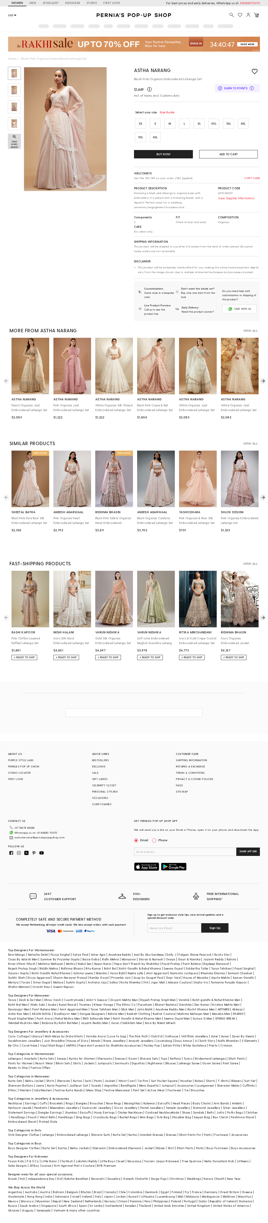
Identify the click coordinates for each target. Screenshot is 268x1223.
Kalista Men (116, 1013)
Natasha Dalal (38, 954)
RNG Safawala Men (96, 1018)
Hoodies (186, 1080)
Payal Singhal (244, 968)
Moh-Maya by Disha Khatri (64, 1036)
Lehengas (14, 1058)
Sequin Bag (202, 1117)
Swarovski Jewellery (96, 1107)
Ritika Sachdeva (194, 1045)
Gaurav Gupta (18, 973)
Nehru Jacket (34, 1080)
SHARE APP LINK (248, 851)
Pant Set (139, 1090)
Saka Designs (17, 1165)
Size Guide (167, 112)
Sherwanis (104, 1058)
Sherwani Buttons (20, 1085)
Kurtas (77, 1080)
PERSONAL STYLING (105, 791)
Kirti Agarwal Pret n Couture (74, 1165)
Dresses (120, 1058)
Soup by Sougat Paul (148, 977)
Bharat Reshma (166, 1004)
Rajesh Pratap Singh (22, 968)
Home (12, 58)
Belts (210, 1112)
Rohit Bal (110, 968)
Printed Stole (48, 1121)
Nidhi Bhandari (228, 1040)
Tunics (188, 1058)
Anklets (237, 1103)
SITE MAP (182, 791)
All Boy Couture (41, 1165)
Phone (163, 840)
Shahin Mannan (19, 986)
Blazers (236, 1080)
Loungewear (205, 1085)
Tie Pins (142, 1080)
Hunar (225, 1036)
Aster (214, 1036)
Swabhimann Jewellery (24, 1040)
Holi (22, 1178)
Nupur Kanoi (102, 963)
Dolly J (171, 954)
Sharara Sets (149, 1058)
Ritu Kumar (93, 968)
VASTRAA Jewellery (194, 1036)
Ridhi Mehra (110, 959)
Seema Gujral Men (177, 1018)
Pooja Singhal (60, 954)
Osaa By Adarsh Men (23, 959)
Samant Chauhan (240, 973)
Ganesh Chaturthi (135, 1178)
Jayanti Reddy (213, 959)
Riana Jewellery (114, 1040)
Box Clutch (220, 1117)
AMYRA (71, 1045)
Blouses (170, 1063)
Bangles (81, 1103)
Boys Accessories (243, 1148)
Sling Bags (83, 1117)
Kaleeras (149, 1103)
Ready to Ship (18, 1067)
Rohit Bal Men (17, 1004)
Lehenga (48, 1134)
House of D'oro (77, 1040)
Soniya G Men (203, 1018)
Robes (199, 1080)
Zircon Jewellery (125, 1107)
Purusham (145, 1004)
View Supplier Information (236, 198)
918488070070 (250, 3)
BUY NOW (163, 154)
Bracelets (56, 1103)
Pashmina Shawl (242, 1117)
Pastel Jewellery (151, 1107)
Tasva (12, 999)
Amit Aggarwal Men (74, 1009)
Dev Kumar (202, 1004)
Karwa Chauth (214, 1178)
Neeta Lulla (135, 973)
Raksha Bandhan (76, 1178)
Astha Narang (152, 70)
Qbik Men (127, 1009)
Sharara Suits (100, 1134)
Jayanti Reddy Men (94, 1023)
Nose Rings (113, 1103)
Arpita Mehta (220, 977)
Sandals (198, 1112)
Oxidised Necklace (158, 1112)
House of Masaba (195, 977)
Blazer (160, 1148)
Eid (59, 1178)
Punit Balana (192, 963)
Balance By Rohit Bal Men (60, 1023)
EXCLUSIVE (99, 766)
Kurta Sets (47, 1058)
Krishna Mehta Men (225, 1004)
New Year (234, 1178)
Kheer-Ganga (103, 1004)
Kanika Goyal (99, 977)
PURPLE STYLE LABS (21, 760)
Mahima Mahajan (50, 963)
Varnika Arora (96, 1036)
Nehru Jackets (80, 1148)
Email (144, 840)
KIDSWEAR (72, 2)
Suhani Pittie (172, 1045)
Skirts (77, 1063)
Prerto (213, 1045)
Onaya (170, 959)
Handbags (18, 1117)
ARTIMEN (223, 1009)
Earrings (31, 1103)
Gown (132, 1058)
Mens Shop (94, 1090)
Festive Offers (41, 1067)
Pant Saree (230, 1063)
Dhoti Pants (236, 1058)
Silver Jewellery (234, 1107)
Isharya (36, 1036)
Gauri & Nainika (189, 959)
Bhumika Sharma (213, 973)
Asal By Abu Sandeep (149, 954)
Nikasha (101, 973)
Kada (176, 1112)
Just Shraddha (54, 1040)
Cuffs (43, 1103)
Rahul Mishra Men (67, 1018)
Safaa (113, 982)
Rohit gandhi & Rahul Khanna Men (216, 999)
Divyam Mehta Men (124, 999)
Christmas (176, 1178)
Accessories (185, 1085)
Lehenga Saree (189, 1063)
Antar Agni (98, 954)
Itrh (145, 982)
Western (25, 1090)
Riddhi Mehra (49, 968)
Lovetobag (164, 1040)
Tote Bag (163, 1117)
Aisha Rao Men (18, 1013)
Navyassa (134, 1161)
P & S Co (33, 1161)
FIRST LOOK (111, 2)
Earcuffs (164, 1103)
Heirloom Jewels (20, 1107)
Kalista (231, 959)
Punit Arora (45, 1018)
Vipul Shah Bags (51, 1045)
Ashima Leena (83, 973)
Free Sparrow (192, 1161)
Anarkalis (30, 1058)
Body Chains (202, 1103)
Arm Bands (221, 1103)
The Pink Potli (138, 1036)
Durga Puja (159, 1178)
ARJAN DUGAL (41, 1013)
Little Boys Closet (112, 1161)
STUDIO (92, 2)
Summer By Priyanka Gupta (60, 959)
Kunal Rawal (67, 1004)
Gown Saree (211, 1063)
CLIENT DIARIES (102, 804)
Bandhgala (128, 1085)
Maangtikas (132, 1103)
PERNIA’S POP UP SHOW (24, 766)
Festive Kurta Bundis (69, 1090)
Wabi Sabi (37, 1004)
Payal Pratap (170, 963)
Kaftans (175, 1058)
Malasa (58, 982)
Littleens (243, 1161)
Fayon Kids (16, 1161)
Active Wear (156, 1090)
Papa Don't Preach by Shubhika (136, 963)
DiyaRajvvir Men (65, 1013)
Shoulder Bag (181, 1117)
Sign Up (214, 927)
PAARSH (238, 1013)
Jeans (40, 1085)
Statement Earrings (22, 1112)
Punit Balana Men (44, 1009)
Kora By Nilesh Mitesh (160, 1023)
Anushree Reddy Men (170, 1009)
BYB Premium (106, 1165)
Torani (25, 982)
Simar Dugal (41, 982)
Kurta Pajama (57, 1085)
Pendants (40, 1107)
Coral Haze (29, 1045)
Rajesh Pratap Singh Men (158, 999)
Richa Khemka (130, 982)
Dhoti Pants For (190, 1134)
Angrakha (111, 1085)
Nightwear (155, 1063)
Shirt (171, 1148)
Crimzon (226, 1045)
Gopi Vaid (173, 977)
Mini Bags (147, 1117)
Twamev (85, 1004)
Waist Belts (47, 1117)
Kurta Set (119, 1134)
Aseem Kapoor (63, 986)
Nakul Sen (85, 963)
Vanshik (184, 999)
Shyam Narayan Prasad (70, 977)
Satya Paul (80, 954)
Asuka (52, 1004)
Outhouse (171, 1036)
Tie (186, 1090)
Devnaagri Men (19, 1009)
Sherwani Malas (228, 1085)
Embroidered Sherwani (125, 1148)
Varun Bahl (117, 973)
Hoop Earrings (104, 1112)
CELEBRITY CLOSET (104, 785)
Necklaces (15, 1103)
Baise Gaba (90, 959)
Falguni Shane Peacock (194, 954)
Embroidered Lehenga (72, 1134)
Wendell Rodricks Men (23, 1023)
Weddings (194, 1178)
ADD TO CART (228, 154)
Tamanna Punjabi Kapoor (229, 982)
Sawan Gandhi (243, 977)
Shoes (186, 1112)
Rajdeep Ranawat (216, 963)
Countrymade (73, 999)
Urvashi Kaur (41, 986)
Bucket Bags (128, 1117)
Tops (164, 1058)
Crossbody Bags (105, 1117)
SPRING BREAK (225, 1018)
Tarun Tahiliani (221, 968)
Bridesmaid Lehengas (210, 1058)
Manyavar (129, 959)
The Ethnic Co (126, 1004)
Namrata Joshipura (184, 973)
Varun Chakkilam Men (126, 1023)
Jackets (89, 1063)
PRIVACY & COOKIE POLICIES (194, 779)
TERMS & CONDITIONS (190, 772)
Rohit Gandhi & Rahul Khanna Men (137, 1018)
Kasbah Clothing (138, 1013)
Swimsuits (122, 1063)
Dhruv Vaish (52, 999)
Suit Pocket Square (164, 1080)
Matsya (13, 982)
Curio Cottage (18, 1036)
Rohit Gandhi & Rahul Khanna (140, 968)
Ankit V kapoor (97, 999)
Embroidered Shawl (22, 1121)
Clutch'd (156, 1036)
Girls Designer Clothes (24, 1134)
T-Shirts (223, 1080)
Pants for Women (20, 1063)
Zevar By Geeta (243, 1036)
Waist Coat (126, 1080)
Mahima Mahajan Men (193, 1013)
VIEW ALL (250, 330)
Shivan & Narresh (151, 959)
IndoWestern (43, 1090)
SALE (95, 772)
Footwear (175, 1090)
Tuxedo (96, 1085)
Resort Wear (44, 1063)
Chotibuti (66, 1161)
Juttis (220, 1112)
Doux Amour (183, 1040)
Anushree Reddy (119, 954)
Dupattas (138, 1063)
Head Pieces (181, 1103)
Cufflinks (248, 1085)
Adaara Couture (179, 982)
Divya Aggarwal (39, 977)
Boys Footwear (217, 1148)
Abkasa (237, 1009)
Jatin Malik (145, 1009)
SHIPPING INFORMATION (191, 760)
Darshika (185, 1004)
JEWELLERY (50, 2)
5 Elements (249, 1040)
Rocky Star (222, 954)
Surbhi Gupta (75, 982)
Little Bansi (49, 1161)
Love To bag (117, 1036)
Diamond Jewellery (206, 1107)
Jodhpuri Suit (78, 1085)
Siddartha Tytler (197, 968)
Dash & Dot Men (30, 999)
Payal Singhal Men (21, 1018)
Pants (98, 1080)
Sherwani (63, 1080)
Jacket (149, 1148)
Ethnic (12, 1090)
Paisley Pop (152, 1045)
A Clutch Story (205, 1040)
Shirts (50, 1080)
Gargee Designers (92, 1013)
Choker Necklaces (130, 1112)
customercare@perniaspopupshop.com (39, 837)
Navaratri (98, 1178)
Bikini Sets (63, 1063)
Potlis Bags (235, 1112)
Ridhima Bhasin (72, 968)
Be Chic (13, 1045)
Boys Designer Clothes (24, 1148)
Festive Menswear (117, 1090)
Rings (69, 1103)
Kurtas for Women (82, 1058)
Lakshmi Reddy (86, 1161)
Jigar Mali (158, 982)
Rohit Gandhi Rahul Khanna (51, 973)
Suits (88, 1080)
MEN (33, 2)
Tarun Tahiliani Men (104, 1009)
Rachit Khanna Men (201, 1009)
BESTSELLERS (100, 760)
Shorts (210, 1080)
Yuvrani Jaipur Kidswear (161, 1161)
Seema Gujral (173, 968)
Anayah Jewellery (141, 1040)
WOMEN (17, 2)
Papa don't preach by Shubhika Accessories (110, 1045)
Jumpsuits (104, 1063)
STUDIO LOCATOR (19, 772)
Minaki (95, 1040)
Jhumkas (71, 1112)
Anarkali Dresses (151, 1134)
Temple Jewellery (178, 1107)
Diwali (12, 1178)
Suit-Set (249, 1080)
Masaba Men (221, 1013)
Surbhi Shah (16, 977)
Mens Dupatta (149, 1085)
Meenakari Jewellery (64, 1107)
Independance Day (41, 1178)
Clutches (251, 1112)
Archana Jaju (97, 982)
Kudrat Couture (164, 1013)
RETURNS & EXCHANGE (190, 766)
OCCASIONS (100, 797)
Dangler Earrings (50, 1112)
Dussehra (114, 1178)
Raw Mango (16, 954)
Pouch (32, 1117)
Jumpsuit (168, 1085)
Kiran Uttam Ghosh (22, 963)
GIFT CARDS (100, 779)
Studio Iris (200, 982)
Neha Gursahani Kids (219, 1161)
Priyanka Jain (121, 977)
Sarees (61, 1058)
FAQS (179, 785)
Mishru (70, 963)
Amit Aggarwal (157, 973)
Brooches (197, 1090)
